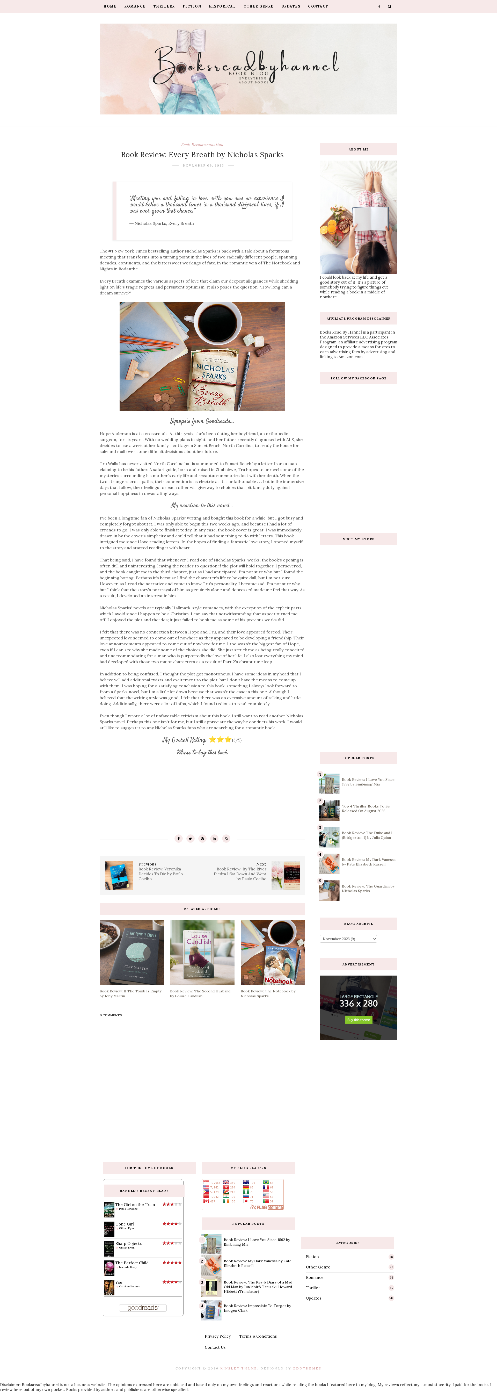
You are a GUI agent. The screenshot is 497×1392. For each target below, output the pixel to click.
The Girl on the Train (135, 1204)
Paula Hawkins (128, 1208)
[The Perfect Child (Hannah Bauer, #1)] (109, 1274)
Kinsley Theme (238, 1368)
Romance (135, 6)
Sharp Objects (128, 1243)
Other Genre (259, 6)
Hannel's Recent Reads (144, 1191)
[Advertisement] (359, 705)
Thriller (164, 6)
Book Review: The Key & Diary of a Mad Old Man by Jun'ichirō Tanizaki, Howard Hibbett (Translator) (258, 1287)
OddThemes (307, 1368)
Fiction (192, 6)
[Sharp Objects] (109, 1256)
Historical (222, 6)
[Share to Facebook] (178, 838)
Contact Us (215, 1347)
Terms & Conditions (258, 1336)
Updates (291, 6)
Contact (318, 6)
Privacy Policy (218, 1336)
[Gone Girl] (109, 1235)
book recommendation (202, 144)
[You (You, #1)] (109, 1294)
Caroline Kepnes (129, 1286)
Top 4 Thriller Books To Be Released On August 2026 (366, 808)
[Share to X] (190, 838)
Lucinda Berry (128, 1267)
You (118, 1282)
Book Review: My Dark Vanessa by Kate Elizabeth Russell (369, 862)
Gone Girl (124, 1224)
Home (110, 6)
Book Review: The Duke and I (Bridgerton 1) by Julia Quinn (367, 835)
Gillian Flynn (127, 1228)
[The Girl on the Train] (109, 1216)
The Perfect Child (132, 1262)
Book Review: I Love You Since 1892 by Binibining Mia (368, 782)
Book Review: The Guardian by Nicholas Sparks (368, 888)
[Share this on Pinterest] (202, 838)
